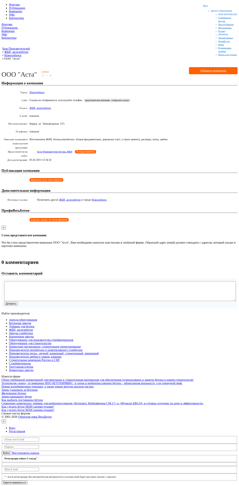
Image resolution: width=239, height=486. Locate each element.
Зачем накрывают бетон (16, 396)
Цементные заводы (21, 370)
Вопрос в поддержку (227, 55)
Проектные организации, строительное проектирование (45, 346)
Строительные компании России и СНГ (34, 360)
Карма (221, 44)
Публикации (17, 8)
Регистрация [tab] (17, 431)
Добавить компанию (213, 70)
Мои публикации (226, 24)
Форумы (14, 4)
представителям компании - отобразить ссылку (107, 100)
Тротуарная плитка (21, 366)
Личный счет (224, 41)
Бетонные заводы (20, 323)
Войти (6, 453)
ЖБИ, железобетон (40, 108)
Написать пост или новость (46, 179)
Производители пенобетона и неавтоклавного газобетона (46, 350)
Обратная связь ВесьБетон (35, 416)
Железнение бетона (13, 393)
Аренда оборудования (23, 319)
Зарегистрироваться (14, 482)
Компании (15, 11)
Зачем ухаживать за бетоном (19, 389)
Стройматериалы (20, 363)
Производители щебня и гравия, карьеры (35, 356)
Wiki (12, 14)
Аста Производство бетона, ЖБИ (54, 151)
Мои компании (225, 28)
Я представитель (85, 151)
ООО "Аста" (19, 74)
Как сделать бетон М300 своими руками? (27, 410)
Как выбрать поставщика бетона (22, 400)
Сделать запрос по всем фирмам (49, 219)
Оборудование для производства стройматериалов (41, 339)
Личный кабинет (225, 38)
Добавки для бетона (21, 326)
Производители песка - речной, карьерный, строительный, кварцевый (54, 353)
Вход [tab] (12, 427)
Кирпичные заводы (21, 336)
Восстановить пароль (25, 452)
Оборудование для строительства (30, 343)
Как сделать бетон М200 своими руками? (27, 406)
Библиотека (16, 18)
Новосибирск (37, 92)
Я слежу (222, 31)
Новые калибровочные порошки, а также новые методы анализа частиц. (47, 386)
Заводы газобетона (21, 333)
